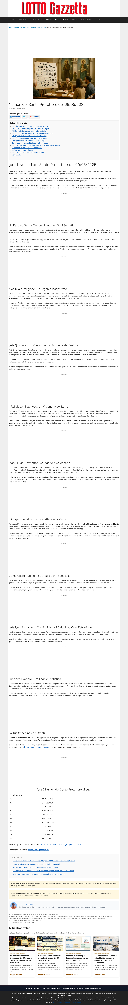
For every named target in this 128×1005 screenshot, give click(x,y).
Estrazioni (22, 20)
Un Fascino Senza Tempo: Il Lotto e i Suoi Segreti (30, 129)
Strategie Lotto (91, 918)
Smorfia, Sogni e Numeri (34, 914)
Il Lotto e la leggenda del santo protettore (40, 918)
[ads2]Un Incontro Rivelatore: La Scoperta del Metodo (32, 133)
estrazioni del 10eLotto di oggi (28, 916)
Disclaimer (79, 988)
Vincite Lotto (101, 918)
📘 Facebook (15, 117)
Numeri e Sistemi (69, 20)
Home (13, 20)
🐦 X (24, 117)
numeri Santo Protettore (69, 918)
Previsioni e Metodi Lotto (38, 27)
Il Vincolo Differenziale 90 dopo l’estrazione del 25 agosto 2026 (36, 864)
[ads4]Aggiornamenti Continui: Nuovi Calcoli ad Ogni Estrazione (36, 145)
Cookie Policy (55, 988)
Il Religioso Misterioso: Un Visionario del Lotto (29, 136)
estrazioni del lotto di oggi (75, 916)
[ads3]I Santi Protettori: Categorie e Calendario (30, 138)
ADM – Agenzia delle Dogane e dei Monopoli (67, 1002)
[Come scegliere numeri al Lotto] (36, 747)
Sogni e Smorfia (86, 20)
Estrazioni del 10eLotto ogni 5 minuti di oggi (52, 916)
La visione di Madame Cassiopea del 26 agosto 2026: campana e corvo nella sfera (44, 861)
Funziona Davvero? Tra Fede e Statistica (27, 148)
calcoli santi (14, 916)
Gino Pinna (30, 904)
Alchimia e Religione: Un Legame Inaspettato (29, 131)
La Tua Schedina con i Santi (22, 150)
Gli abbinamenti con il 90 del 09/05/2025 (24, 922)
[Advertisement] (64, 43)
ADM (100, 988)
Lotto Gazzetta (98, 8)
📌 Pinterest (34, 117)
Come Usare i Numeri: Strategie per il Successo (30, 143)
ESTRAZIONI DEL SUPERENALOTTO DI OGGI (98, 916)
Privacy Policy (45, 988)
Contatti (36, 988)
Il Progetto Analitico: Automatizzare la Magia (28, 141)
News (99, 20)
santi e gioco (82, 918)
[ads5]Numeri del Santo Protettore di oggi (28, 152)
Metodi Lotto (36, 20)
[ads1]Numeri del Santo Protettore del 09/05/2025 (31, 126)
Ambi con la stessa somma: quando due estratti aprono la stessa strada (40, 874)
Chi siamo (29, 988)
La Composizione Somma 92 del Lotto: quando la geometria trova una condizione (43, 871)
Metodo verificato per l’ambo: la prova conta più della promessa (36, 867)
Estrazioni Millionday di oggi (17, 918)
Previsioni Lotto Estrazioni (21, 27)
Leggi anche (16, 155)
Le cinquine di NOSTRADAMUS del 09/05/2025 (26, 920)
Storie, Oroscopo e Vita (50, 914)
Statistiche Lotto (51, 20)
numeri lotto (57, 918)
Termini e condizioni (68, 988)
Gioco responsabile (91, 988)
